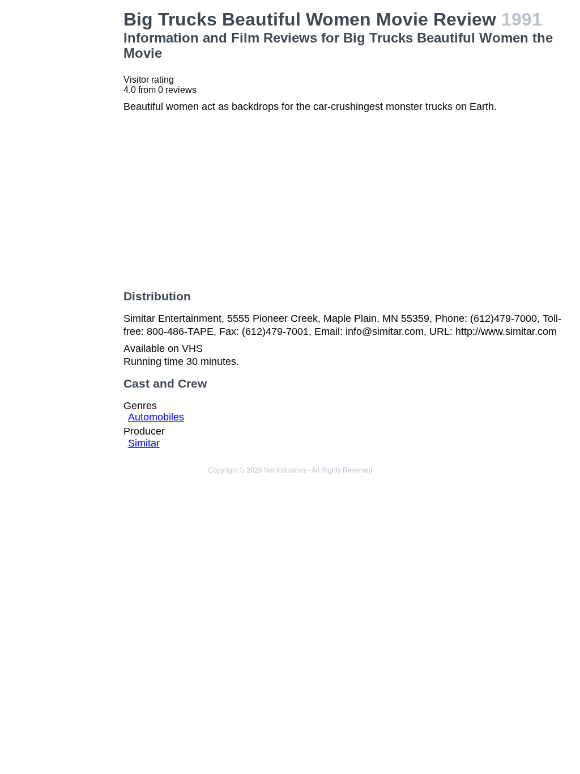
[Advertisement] (64, 179)
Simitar (144, 443)
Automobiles (156, 417)
